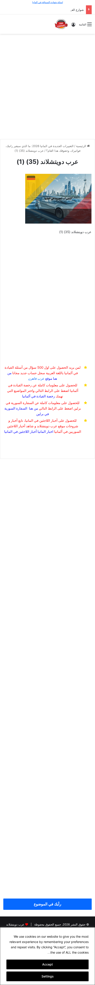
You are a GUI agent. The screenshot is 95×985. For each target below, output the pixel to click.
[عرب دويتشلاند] (61, 24)
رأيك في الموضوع (47, 904)
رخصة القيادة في (38, 396)
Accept (47, 964)
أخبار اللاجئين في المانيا (20, 431)
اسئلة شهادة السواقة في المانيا (47, 2)
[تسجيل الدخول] (73, 26)
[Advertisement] (47, 85)
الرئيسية (81, 146)
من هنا (33, 408)
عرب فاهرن (40, 378)
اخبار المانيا (45, 431)
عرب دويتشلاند (15, 924)
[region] (47, 956)
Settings (48, 976)
